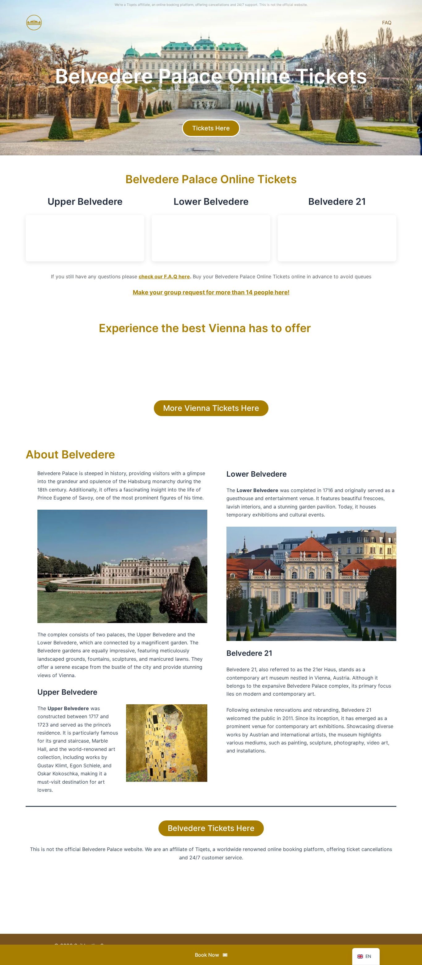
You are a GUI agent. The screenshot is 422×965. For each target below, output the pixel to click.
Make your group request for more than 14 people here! (211, 292)
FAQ (386, 22)
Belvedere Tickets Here (211, 828)
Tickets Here (211, 128)
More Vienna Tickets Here (211, 408)
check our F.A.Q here (164, 276)
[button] (211, 955)
